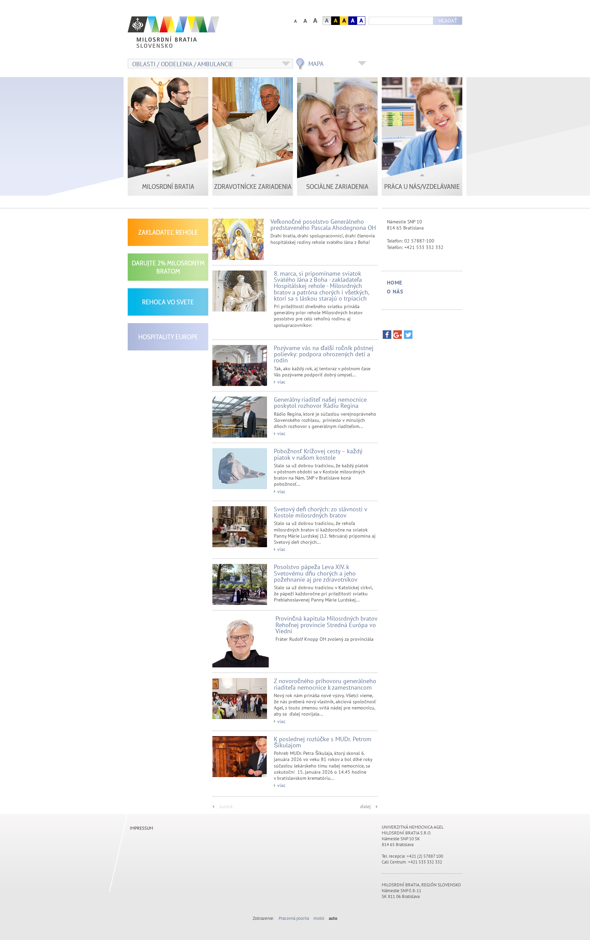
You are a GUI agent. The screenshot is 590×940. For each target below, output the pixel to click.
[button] (387, 336)
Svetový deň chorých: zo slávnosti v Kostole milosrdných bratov (320, 512)
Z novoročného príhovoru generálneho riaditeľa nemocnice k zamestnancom (325, 684)
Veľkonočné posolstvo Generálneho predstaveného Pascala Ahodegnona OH (323, 225)
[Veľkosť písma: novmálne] (295, 20)
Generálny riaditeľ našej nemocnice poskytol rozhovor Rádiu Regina (320, 403)
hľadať (447, 20)
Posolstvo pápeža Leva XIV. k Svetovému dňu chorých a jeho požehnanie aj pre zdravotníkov (315, 573)
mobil (318, 918)
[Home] (191, 35)
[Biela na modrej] (352, 20)
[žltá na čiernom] (335, 20)
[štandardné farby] (327, 20)
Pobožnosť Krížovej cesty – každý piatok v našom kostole (318, 454)
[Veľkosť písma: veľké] (305, 20)
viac (281, 382)
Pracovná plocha (294, 918)
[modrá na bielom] (361, 20)
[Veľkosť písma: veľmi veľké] (315, 20)
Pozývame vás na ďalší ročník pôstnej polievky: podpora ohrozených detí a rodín (324, 354)
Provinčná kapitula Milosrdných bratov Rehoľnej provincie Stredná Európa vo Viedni (326, 624)
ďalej (365, 806)
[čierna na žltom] (344, 20)
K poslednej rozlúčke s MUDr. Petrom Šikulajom (322, 742)
